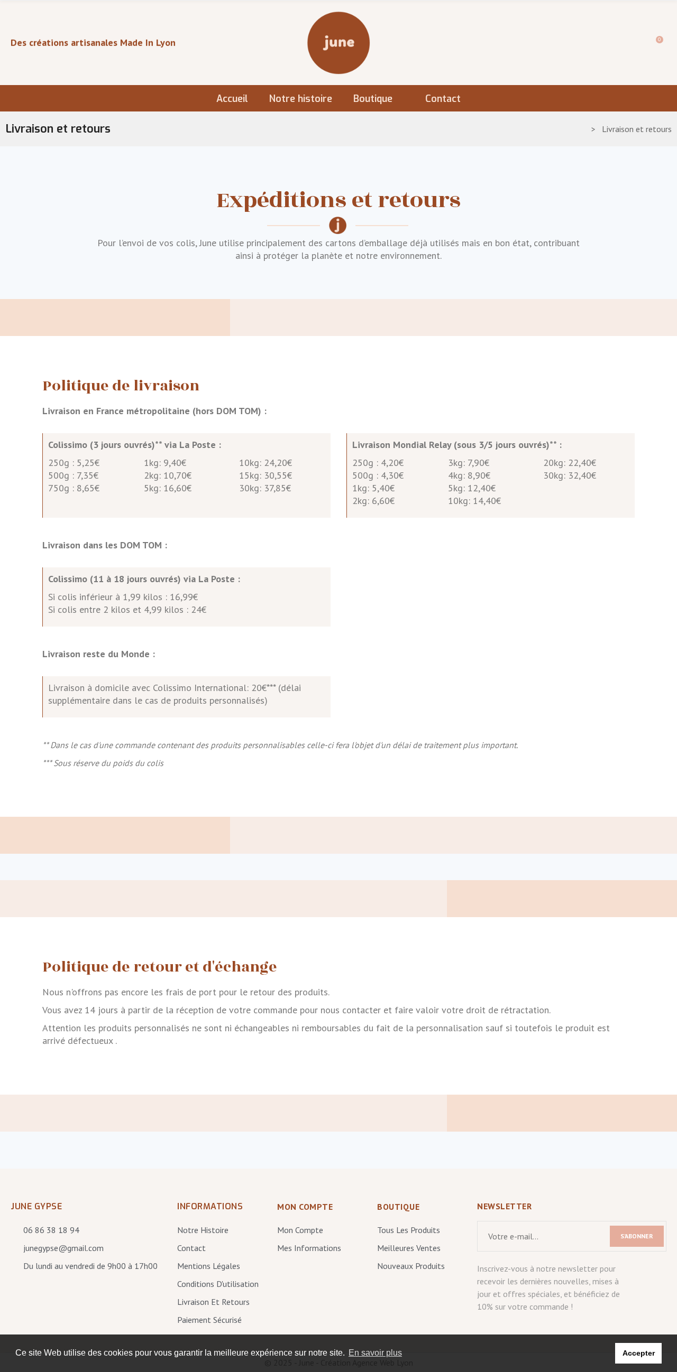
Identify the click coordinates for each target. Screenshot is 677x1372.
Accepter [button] (639, 1353)
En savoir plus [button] (375, 1352)
